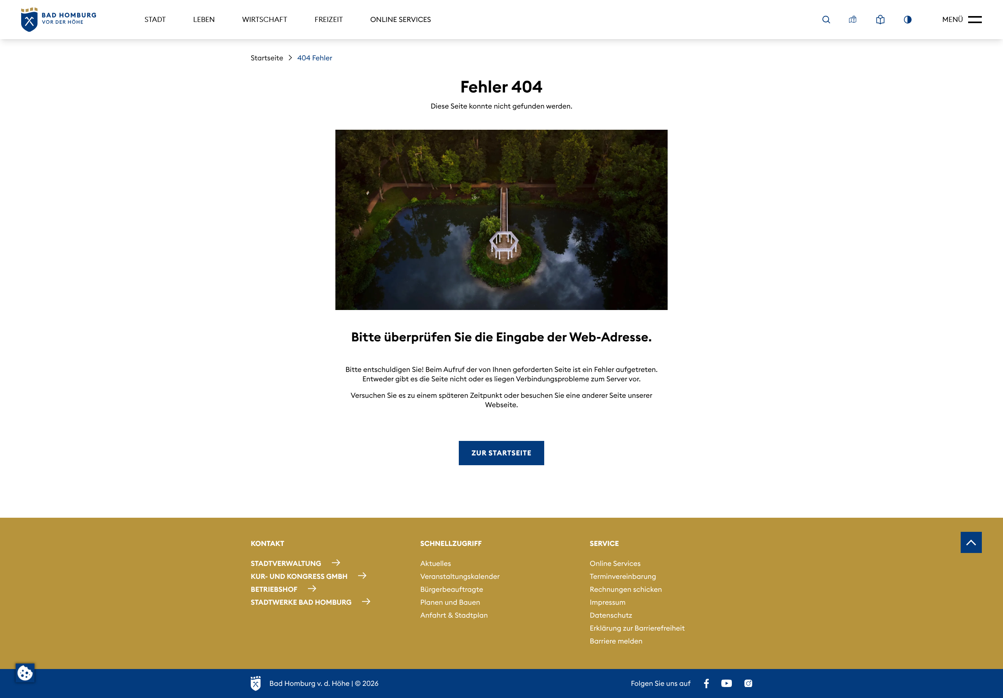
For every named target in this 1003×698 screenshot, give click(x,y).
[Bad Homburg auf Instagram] (748, 683)
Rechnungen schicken (626, 589)
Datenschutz (611, 615)
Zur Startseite (501, 452)
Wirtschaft (264, 19)
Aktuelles (435, 563)
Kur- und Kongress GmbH (299, 576)
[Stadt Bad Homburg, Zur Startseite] (58, 19)
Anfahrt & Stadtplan (454, 615)
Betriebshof (274, 589)
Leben (204, 19)
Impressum (607, 602)
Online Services (400, 19)
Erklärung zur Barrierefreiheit (637, 628)
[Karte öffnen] (853, 19)
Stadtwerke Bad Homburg (301, 602)
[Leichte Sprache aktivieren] (880, 19)
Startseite (267, 57)
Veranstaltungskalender (460, 576)
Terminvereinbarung (623, 576)
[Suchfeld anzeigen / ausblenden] (826, 19)
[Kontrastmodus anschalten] (908, 19)
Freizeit (329, 19)
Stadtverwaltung (286, 563)
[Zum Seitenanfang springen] (971, 542)
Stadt (155, 19)
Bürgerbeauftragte (451, 589)
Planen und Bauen (450, 602)
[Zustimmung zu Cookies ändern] (25, 673)
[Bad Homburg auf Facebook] (706, 683)
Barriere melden (616, 640)
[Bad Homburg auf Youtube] (726, 683)
